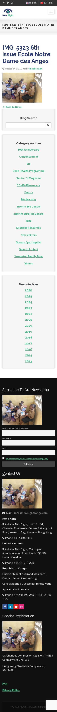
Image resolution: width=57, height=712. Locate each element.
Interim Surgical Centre (28, 213)
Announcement (28, 156)
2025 (28, 296)
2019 (28, 331)
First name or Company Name (15, 428)
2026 (28, 290)
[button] (48, 125)
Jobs (28, 220)
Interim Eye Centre (28, 206)
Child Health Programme (28, 171)
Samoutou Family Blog (28, 256)
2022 (28, 313)
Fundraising (28, 199)
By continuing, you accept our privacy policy (27, 458)
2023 (28, 308)
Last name (6, 438)
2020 (28, 325)
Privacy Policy (11, 690)
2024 (28, 302)
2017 (28, 343)
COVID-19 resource (28, 185)
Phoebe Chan (35, 68)
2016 (28, 349)
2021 (28, 319)
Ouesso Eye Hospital (28, 242)
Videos (28, 263)
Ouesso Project (28, 249)
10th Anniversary (28, 149)
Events (28, 192)
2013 (28, 361)
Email (4, 448)
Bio (29, 164)
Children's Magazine (28, 178)
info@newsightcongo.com (31, 513)
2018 (28, 337)
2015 (28, 355)
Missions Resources (28, 228)
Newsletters (29, 235)
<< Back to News (12, 106)
